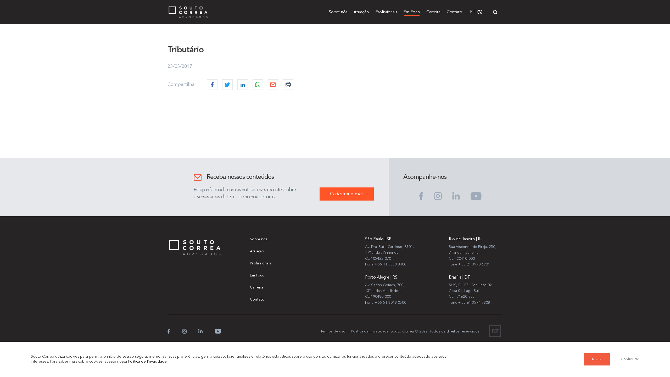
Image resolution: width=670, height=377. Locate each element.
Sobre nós (338, 12)
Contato (454, 12)
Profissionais (386, 12)
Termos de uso (332, 331)
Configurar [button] (630, 359)
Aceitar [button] (596, 359)
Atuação (361, 12)
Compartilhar (182, 84)
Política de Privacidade (147, 362)
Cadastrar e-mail (346, 194)
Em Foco (411, 12)
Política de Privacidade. (370, 331)
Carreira (433, 12)
